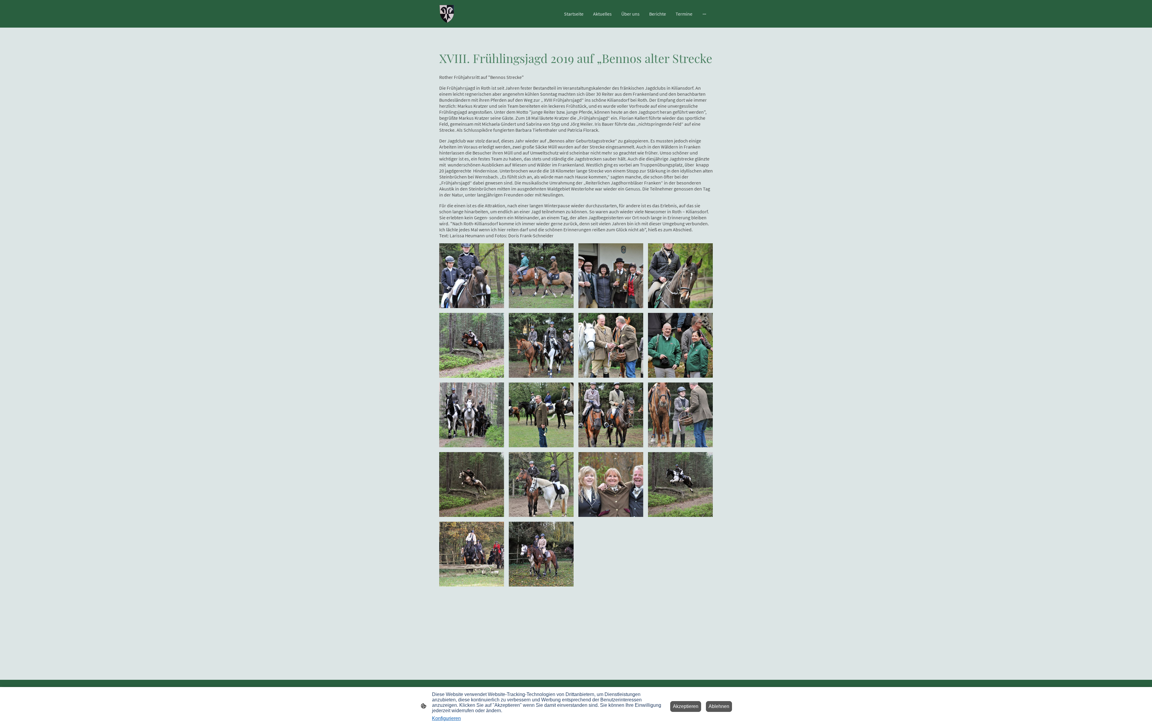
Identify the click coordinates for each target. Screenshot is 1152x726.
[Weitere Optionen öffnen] (704, 14)
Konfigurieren (446, 718)
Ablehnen (719, 706)
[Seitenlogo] (446, 13)
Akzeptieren (685, 706)
